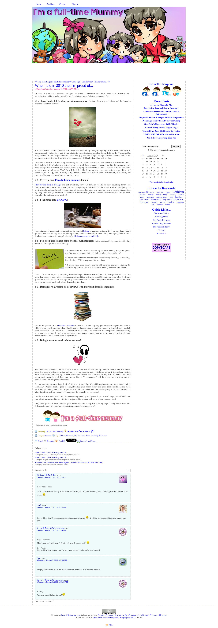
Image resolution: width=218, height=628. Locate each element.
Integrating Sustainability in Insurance (161, 108)
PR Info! (161, 230)
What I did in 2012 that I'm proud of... (51, 452)
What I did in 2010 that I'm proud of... (64, 85)
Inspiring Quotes (161, 197)
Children (62, 436)
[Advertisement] (109, 73)
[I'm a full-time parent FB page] (156, 91)
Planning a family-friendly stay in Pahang (161, 121)
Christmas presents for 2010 (86, 236)
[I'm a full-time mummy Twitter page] (166, 91)
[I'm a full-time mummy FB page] (146, 91)
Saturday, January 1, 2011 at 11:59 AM (51, 477)
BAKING (62, 199)
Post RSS (62, 441)
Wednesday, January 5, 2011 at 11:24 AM (52, 582)
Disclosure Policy (161, 213)
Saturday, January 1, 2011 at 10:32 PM (51, 507)
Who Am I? (161, 234)
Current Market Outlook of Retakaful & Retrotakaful (161, 112)
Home (38, 4)
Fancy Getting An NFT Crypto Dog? (161, 128)
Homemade (150, 197)
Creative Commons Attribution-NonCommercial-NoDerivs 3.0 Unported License (132, 615)
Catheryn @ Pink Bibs (46, 475)
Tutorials (160, 205)
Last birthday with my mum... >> (96, 82)
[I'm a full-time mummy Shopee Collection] (176, 91)
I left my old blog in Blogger (48, 185)
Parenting (94, 436)
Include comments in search (163, 150)
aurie (39, 505)
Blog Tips (160, 192)
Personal (48, 436)
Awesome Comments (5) (80, 431)
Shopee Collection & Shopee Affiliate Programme (161, 117)
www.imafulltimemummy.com (106, 618)
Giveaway (173, 195)
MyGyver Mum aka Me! (161, 105)
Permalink (51, 441)
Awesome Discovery (146, 192)
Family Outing (161, 195)
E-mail (40, 441)
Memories (69, 436)
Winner (167, 205)
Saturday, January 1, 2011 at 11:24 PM (51, 530)
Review (171, 202)
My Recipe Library (161, 227)
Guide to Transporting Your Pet (161, 138)
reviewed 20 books (66, 325)
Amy (39, 558)
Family (150, 195)
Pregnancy (154, 202)
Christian (143, 195)
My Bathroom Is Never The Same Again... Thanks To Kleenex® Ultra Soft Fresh (69, 462)
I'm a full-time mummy (67, 180)
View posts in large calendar (161, 182)
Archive (50, 4)
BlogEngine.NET (127, 618)
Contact (62, 4)
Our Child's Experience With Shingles (161, 124)
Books (168, 192)
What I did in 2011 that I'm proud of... (51, 457)
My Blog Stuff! (161, 217)
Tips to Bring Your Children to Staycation (161, 131)
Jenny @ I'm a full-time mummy (50, 528)
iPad (171, 197)
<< (142, 156)
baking (86, 231)
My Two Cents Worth (82, 436)
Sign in (75, 4)
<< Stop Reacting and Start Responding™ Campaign (57, 82)
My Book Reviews (161, 220)
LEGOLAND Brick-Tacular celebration (161, 134)
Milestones (103, 436)
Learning (178, 197)
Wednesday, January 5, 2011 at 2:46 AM (52, 560)
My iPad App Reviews (161, 223)
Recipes (162, 202)
